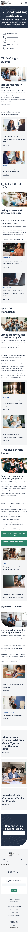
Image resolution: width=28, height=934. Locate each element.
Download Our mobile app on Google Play (15, 543)
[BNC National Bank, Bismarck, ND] (6, 3)
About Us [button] (4, 867)
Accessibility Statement (14, 915)
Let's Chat (14, 833)
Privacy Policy (14, 909)
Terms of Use (14, 912)
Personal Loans (11, 48)
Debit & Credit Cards (12, 37)
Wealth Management (12, 41)
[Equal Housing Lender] (17, 922)
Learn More (6, 690)
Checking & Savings (12, 33)
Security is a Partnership (14, 906)
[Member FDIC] (12, 922)
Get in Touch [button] (5, 864)
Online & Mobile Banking (13, 44)
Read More (6, 145)
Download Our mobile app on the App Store (15, 534)
